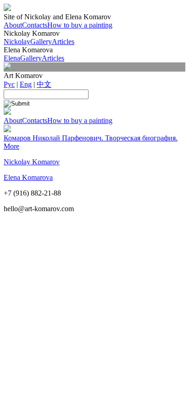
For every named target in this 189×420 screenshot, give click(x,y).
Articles (63, 41)
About (13, 25)
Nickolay (17, 41)
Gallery (41, 41)
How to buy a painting (79, 25)
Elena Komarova (28, 177)
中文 (44, 84)
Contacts (34, 25)
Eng (26, 84)
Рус (9, 84)
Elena (12, 58)
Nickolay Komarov (32, 162)
